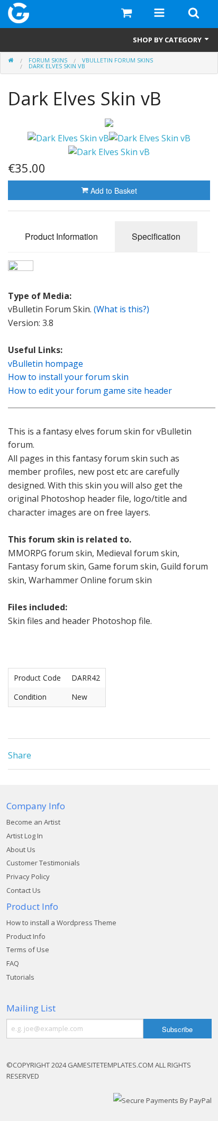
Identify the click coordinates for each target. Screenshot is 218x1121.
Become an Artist (33, 822)
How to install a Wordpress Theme (61, 922)
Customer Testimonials (43, 862)
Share (19, 755)
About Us (20, 849)
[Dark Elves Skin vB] (109, 123)
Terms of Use (27, 949)
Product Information (61, 236)
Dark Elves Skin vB (57, 66)
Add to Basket (112, 190)
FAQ (12, 963)
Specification (156, 236)
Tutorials (20, 977)
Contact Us (23, 890)
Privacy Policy (28, 876)
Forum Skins (48, 60)
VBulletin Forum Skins (117, 60)
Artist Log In (24, 835)
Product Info (26, 936)
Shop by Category (168, 39)
